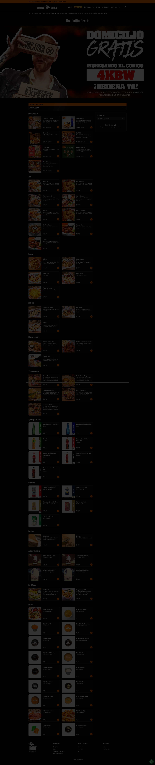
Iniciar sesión (106, 749)
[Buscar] (29, 13)
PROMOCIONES (89, 7)
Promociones (34, 13)
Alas (40, 13)
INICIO (70, 7)
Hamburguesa (63, 13)
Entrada (48, 13)
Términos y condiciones (58, 751)
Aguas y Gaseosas (72, 13)
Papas (43, 13)
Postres (86, 13)
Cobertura (55, 746)
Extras (105, 13)
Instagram (80, 746)
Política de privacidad (58, 753)
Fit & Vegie (100, 13)
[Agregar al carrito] (58, 127)
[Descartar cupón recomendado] (125, 108)
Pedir (104, 746)
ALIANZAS (105, 7)
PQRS (54, 749)
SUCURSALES (115, 7)
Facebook (80, 749)
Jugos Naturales (93, 13)
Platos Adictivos (55, 13)
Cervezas (80, 13)
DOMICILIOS (78, 7)
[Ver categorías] (125, 13)
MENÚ (98, 7)
